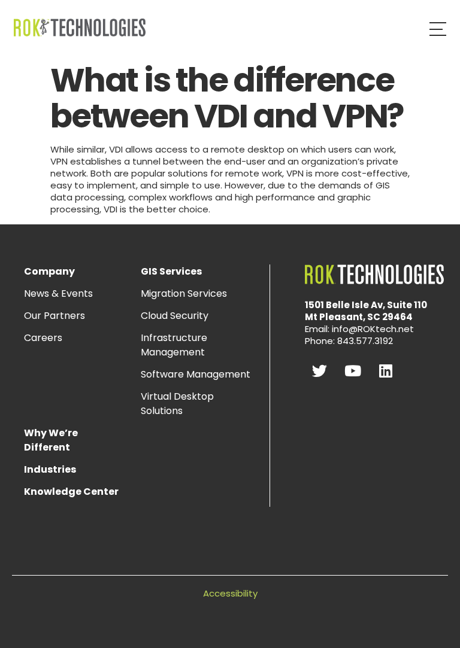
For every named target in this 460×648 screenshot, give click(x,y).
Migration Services (184, 293)
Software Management (195, 374)
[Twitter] (320, 371)
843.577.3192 (365, 340)
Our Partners (54, 316)
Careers (43, 338)
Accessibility (230, 593)
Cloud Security (174, 316)
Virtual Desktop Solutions (177, 404)
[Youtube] (353, 371)
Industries (50, 469)
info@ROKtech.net (373, 329)
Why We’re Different (51, 440)
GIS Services (171, 271)
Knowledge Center (71, 491)
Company (49, 271)
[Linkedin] (386, 371)
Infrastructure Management (174, 345)
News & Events (58, 293)
